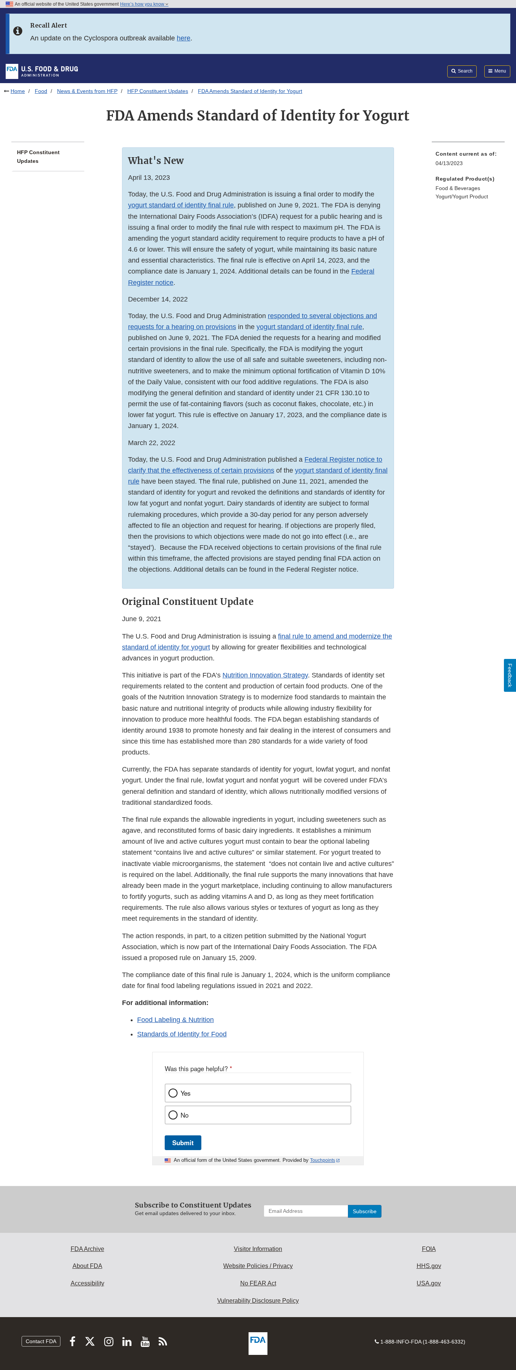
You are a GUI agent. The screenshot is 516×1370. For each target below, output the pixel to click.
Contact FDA (41, 1341)
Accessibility (87, 1283)
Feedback (510, 675)
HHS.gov (429, 1266)
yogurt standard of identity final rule (181, 205)
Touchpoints (322, 1160)
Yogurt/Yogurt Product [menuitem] (462, 196)
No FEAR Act (258, 1283)
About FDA (87, 1266)
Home (18, 91)
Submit (183, 1142)
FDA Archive (87, 1249)
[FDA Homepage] (42, 71)
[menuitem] (468, 160)
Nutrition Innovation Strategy (265, 675)
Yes (185, 1093)
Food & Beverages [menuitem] (458, 188)
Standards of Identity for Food (182, 1034)
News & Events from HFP (87, 91)
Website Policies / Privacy (258, 1266)
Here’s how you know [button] (142, 4)
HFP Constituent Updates (157, 91)
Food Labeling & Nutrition (175, 1020)
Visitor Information (258, 1249)
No (184, 1115)
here (183, 38)
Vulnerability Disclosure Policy (258, 1300)
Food (41, 91)
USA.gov (429, 1283)
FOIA (429, 1249)
